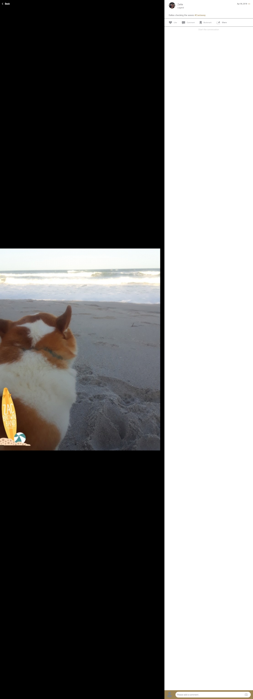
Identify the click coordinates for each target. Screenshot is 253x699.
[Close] (6, 3)
